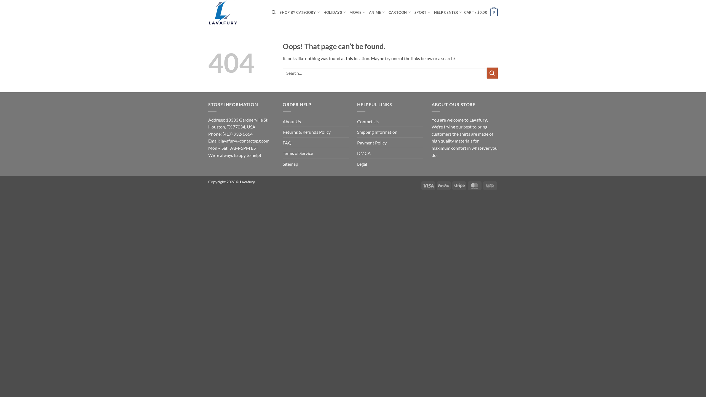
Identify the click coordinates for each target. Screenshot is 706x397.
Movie (355, 12)
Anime (375, 12)
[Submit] (492, 73)
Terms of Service (298, 153)
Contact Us (368, 121)
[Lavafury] (235, 12)
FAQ (287, 142)
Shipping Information (377, 132)
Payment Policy (372, 142)
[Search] (274, 12)
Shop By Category (298, 12)
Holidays (332, 12)
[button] (481, 12)
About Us (292, 121)
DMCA (364, 153)
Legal (362, 164)
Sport (420, 12)
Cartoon (398, 12)
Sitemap (290, 164)
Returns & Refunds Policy (307, 132)
